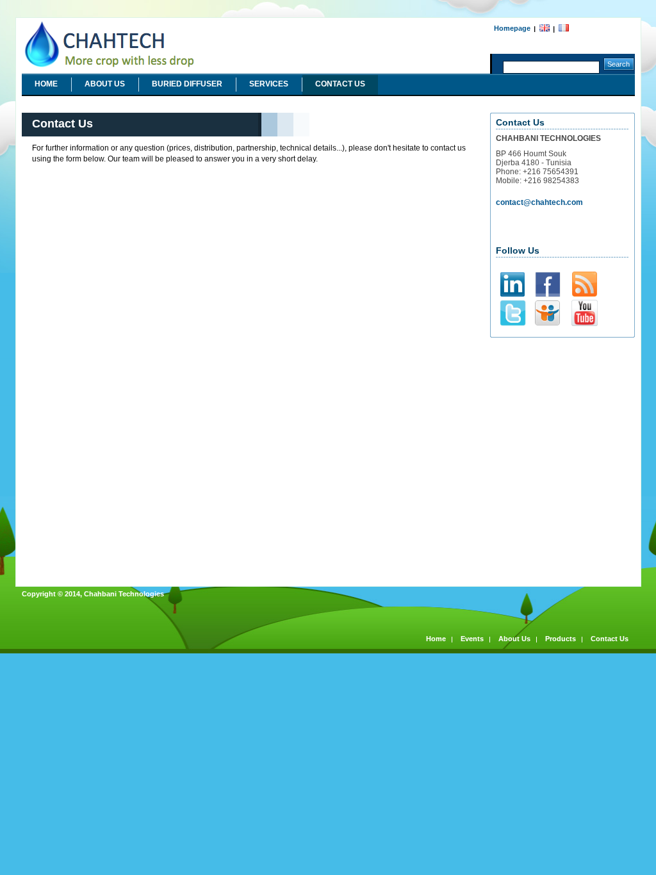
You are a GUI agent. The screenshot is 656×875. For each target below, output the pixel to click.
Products (560, 638)
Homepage (512, 28)
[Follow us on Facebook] (547, 295)
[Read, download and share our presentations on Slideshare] (547, 323)
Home (46, 83)
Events (472, 638)
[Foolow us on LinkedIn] (512, 294)
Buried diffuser (187, 83)
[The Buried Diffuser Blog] (584, 294)
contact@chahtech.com (539, 202)
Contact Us (340, 83)
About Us (105, 83)
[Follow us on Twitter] (513, 323)
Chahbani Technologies (63, 22)
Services (268, 83)
